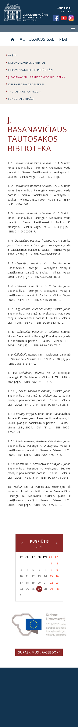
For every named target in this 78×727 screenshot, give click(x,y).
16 (57, 576)
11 (27, 576)
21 (45, 582)
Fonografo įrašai (21, 98)
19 (33, 582)
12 (33, 576)
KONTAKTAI (64, 8)
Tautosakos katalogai (24, 91)
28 (45, 589)
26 (33, 589)
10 (21, 576)
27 (39, 589)
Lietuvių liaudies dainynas (27, 62)
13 (39, 576)
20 (39, 582)
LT (62, 11)
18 (27, 582)
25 (27, 589)
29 (51, 589)
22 (51, 582)
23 (57, 582)
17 (21, 582)
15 (51, 576)
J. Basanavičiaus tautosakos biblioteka (36, 77)
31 (21, 595)
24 (21, 589)
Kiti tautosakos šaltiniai (26, 84)
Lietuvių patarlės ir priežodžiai (30, 70)
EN (69, 11)
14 (45, 576)
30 (57, 589)
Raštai (12, 55)
